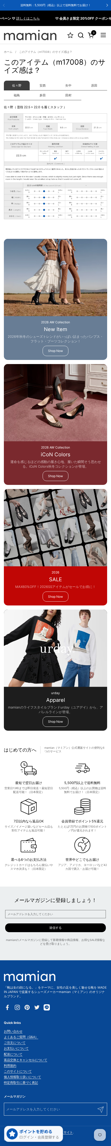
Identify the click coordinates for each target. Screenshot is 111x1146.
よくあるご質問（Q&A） (21, 1037)
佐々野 (16, 85)
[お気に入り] (70, 35)
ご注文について (15, 1042)
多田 (42, 95)
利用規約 (10, 1065)
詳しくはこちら (21, 18)
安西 (42, 85)
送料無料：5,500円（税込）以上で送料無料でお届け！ (55, 5)
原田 (94, 85)
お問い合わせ (13, 1031)
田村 (68, 95)
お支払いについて (16, 1048)
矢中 (68, 85)
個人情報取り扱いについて (22, 1077)
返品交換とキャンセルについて (25, 1060)
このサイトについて (18, 1071)
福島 (17, 95)
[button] (80, 35)
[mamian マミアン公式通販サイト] (30, 35)
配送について (13, 1054)
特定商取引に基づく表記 (21, 1082)
